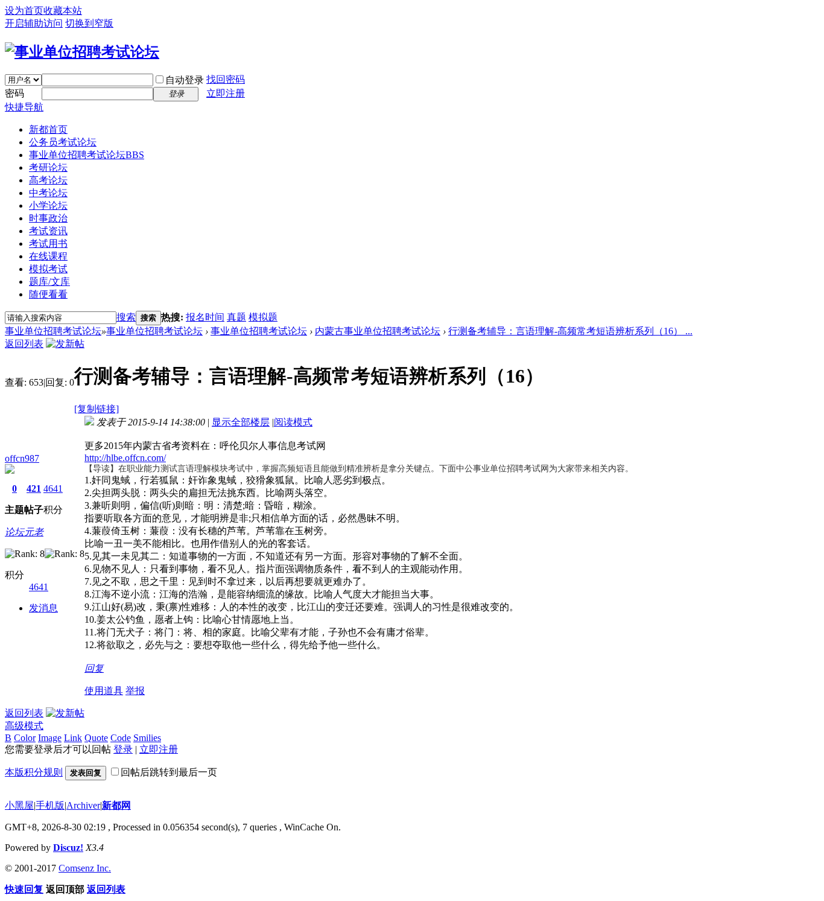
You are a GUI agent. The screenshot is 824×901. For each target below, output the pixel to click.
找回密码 (225, 79)
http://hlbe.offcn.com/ (125, 458)
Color (25, 738)
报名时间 (205, 317)
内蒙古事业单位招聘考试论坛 (377, 331)
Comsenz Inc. (85, 868)
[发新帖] (65, 344)
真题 (236, 317)
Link (73, 738)
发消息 (43, 608)
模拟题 (263, 317)
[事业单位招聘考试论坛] (82, 52)
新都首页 (48, 129)
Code (120, 738)
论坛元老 (24, 532)
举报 (135, 691)
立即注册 (225, 93)
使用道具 (103, 691)
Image (50, 738)
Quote (96, 738)
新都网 (116, 805)
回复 (94, 668)
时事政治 (48, 218)
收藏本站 (62, 10)
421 (34, 488)
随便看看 (48, 294)
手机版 (50, 805)
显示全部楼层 (241, 422)
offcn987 (22, 458)
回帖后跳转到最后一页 (169, 772)
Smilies (147, 738)
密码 (14, 93)
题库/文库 (49, 281)
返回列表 (24, 344)
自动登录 (184, 80)
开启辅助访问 (34, 23)
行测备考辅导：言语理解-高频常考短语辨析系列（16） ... (570, 331)
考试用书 (48, 243)
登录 (123, 749)
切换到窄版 (89, 23)
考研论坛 (48, 167)
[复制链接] (96, 409)
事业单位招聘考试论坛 (86, 155)
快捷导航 (24, 107)
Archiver (83, 805)
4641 (53, 488)
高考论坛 (48, 180)
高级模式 (24, 726)
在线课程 (48, 256)
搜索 (126, 317)
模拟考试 (48, 269)
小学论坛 (48, 205)
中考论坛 (48, 193)
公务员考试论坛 (63, 142)
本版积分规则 (34, 772)
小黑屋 (19, 805)
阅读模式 (293, 422)
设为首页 (24, 10)
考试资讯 (48, 231)
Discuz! (68, 847)
